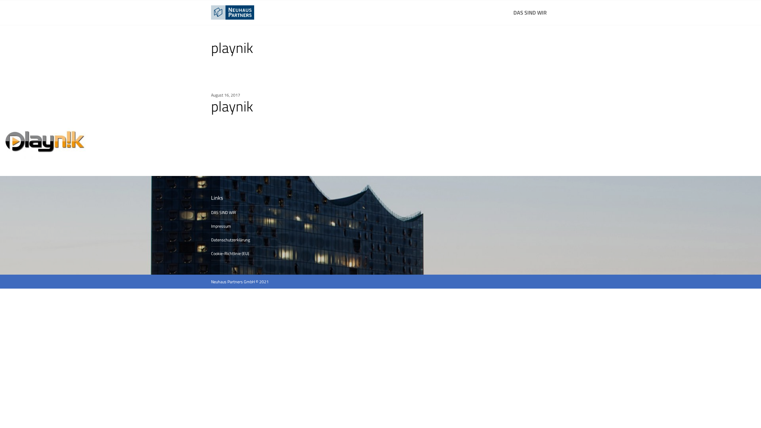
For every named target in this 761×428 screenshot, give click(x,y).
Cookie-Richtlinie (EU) (230, 253)
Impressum (221, 226)
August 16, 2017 (225, 95)
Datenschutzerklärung (230, 240)
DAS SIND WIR (530, 13)
